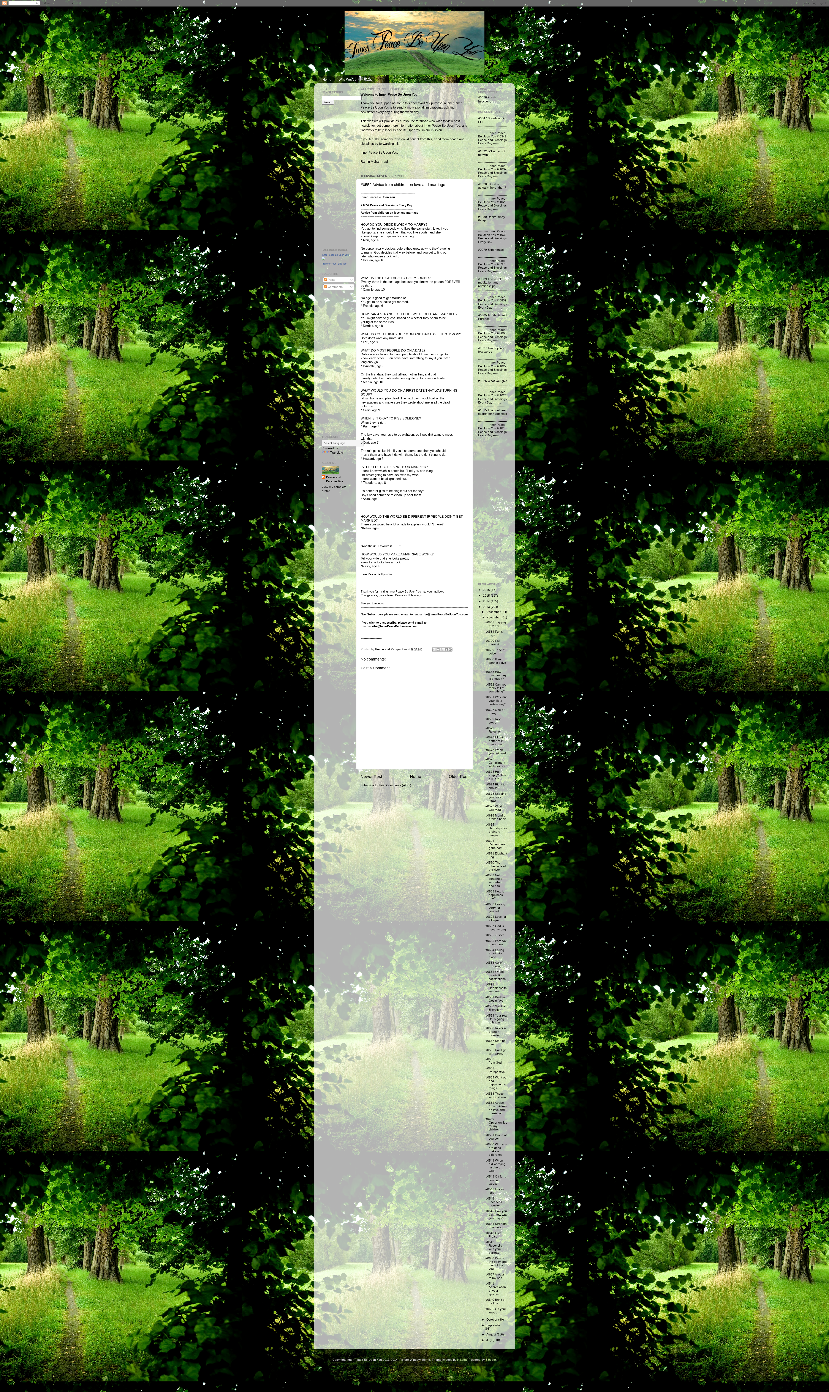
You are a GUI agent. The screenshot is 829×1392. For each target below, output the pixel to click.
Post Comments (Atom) (395, 785)
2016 (487, 589)
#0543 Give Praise (493, 1234)
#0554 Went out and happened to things (496, 1083)
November (494, 617)
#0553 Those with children (496, 1095)
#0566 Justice (495, 935)
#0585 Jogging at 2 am (496, 624)
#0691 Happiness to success (496, 988)
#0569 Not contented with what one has (494, 881)
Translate (336, 452)
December (494, 611)
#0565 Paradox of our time (496, 942)
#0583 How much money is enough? (496, 675)
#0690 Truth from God (494, 1061)
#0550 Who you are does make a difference (496, 1150)
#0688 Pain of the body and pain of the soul (496, 1264)
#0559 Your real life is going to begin (496, 1019)
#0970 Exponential (491, 249)
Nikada (462, 1359)
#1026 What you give (492, 381)
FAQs (368, 79)
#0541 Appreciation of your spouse (496, 1289)
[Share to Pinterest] (450, 649)
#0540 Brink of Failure (495, 1301)
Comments (335, 286)
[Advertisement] (335, 176)
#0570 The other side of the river (496, 866)
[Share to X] (442, 649)
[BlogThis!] (438, 649)
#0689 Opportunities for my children (496, 1124)
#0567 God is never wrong (496, 927)
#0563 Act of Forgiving (494, 964)
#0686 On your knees (496, 1310)
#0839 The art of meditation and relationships (489, 282)
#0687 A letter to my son (495, 1276)
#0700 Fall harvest (493, 642)
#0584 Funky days (494, 633)
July (489, 1340)
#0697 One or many (495, 711)
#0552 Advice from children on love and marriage (496, 1108)
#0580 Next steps (493, 720)
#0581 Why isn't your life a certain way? (496, 700)
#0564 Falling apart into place (495, 953)
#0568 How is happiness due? (495, 895)
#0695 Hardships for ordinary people (496, 830)
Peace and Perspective (334, 479)
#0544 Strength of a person (496, 1225)
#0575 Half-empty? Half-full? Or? (496, 775)
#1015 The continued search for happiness (492, 412)
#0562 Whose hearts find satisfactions (496, 975)
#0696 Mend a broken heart (496, 817)
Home (327, 79)
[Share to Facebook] (446, 649)
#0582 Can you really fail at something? (496, 688)
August (491, 1334)
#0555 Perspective (495, 1070)
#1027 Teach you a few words (491, 350)
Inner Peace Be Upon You (335, 255)
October (492, 1319)
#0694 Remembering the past (496, 844)
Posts (331, 279)
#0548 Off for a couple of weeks (496, 1180)
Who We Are (347, 79)
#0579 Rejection (494, 730)
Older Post (458, 776)
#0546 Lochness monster (494, 1202)
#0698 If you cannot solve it (496, 662)
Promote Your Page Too (334, 263)
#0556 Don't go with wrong (496, 1051)
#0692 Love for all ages (496, 918)
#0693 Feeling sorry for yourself (495, 908)
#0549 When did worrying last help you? (495, 1166)
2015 (487, 595)
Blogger (491, 1359)
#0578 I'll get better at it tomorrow (494, 741)
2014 (487, 601)
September (494, 1325)
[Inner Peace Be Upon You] (323, 259)
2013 (487, 607)
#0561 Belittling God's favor (496, 999)
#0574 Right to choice (496, 786)
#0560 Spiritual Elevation (496, 1008)
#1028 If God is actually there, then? (492, 186)
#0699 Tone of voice (495, 651)
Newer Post (371, 776)
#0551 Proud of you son (496, 1136)
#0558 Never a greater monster (496, 1031)
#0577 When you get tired (496, 751)
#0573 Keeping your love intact (496, 797)
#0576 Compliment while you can (496, 763)
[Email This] (434, 649)
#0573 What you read (494, 808)
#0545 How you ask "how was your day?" (496, 1214)
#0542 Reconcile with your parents (494, 1247)
